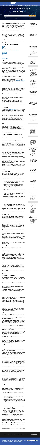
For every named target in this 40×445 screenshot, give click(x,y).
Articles (13, 5)
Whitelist (12, 434)
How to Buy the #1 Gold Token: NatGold (33, 217)
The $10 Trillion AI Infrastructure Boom (33, 24)
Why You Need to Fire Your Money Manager (33, 138)
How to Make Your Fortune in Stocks (33, 170)
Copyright (22, 434)
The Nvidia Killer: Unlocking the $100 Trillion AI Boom (33, 160)
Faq (8, 434)
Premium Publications (34, 5)
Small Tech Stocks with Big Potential (33, 81)
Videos (10, 5)
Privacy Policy (17, 434)
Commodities (4, 52)
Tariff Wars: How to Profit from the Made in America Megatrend (33, 126)
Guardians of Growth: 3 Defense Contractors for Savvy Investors (33, 193)
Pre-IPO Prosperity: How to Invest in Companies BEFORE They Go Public (33, 69)
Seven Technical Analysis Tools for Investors (33, 181)
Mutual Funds (4, 53)
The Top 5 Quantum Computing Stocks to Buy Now (33, 103)
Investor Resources (27, 5)
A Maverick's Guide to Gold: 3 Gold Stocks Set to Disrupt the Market (33, 48)
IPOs (3, 55)
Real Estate (4, 48)
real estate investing (12, 109)
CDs (3, 54)
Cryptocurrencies (5, 58)
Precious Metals (5, 51)
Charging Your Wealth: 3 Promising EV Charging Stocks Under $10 (33, 205)
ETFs (3, 47)
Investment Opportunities (19, 5)
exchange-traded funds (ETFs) (19, 80)
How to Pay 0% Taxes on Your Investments (33, 59)
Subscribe (37, 440)
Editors (7, 5)
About (3, 5)
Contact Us (4, 434)
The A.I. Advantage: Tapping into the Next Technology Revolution (33, 150)
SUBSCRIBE (32, 15)
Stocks (3, 46)
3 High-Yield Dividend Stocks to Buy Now (33, 92)
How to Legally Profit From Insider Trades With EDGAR (33, 115)
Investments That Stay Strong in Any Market (33, 35)
